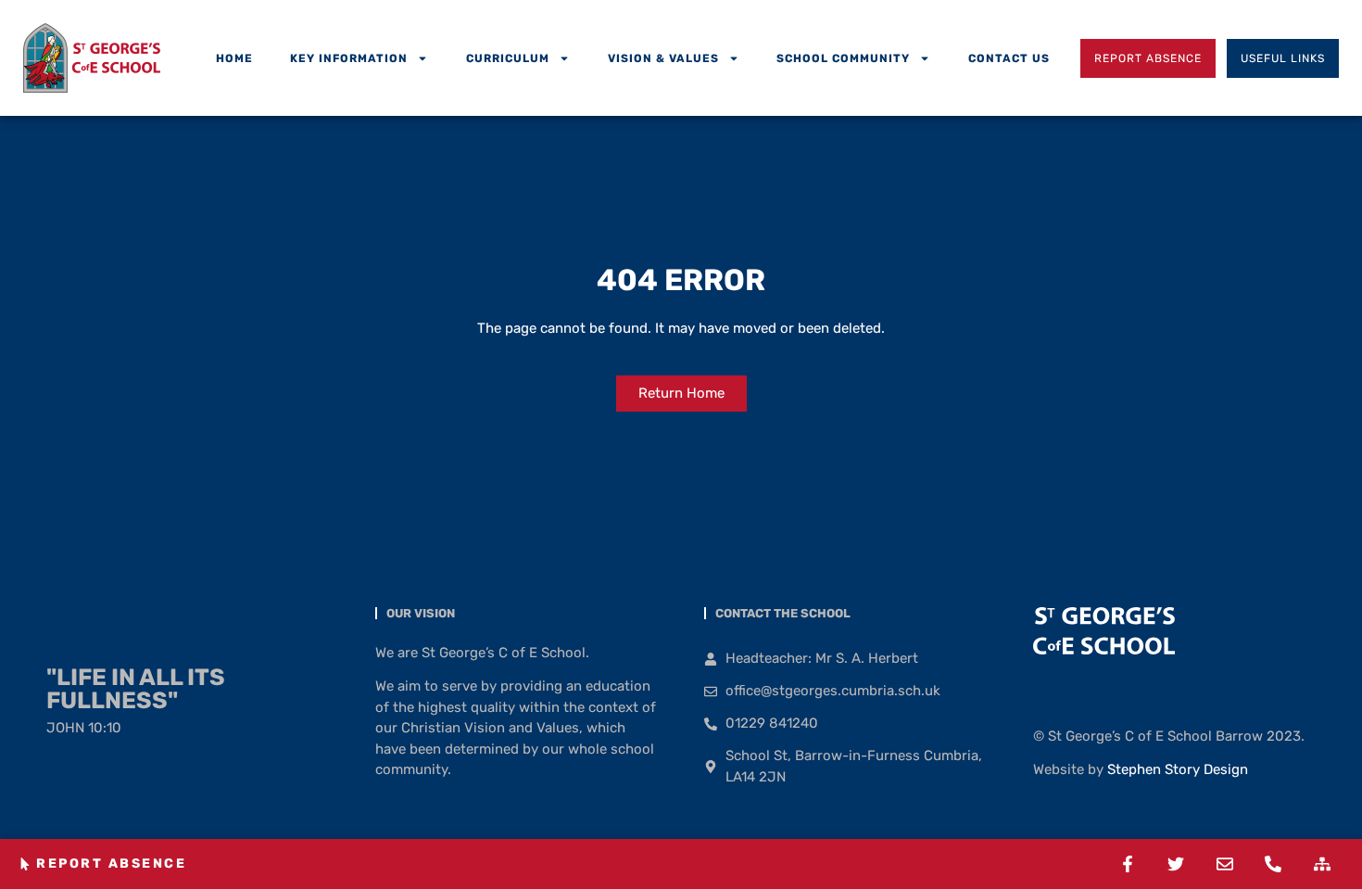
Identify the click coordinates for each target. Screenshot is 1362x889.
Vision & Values (663, 58)
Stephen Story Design (1177, 769)
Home (234, 58)
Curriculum (507, 58)
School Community (843, 58)
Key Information (349, 58)
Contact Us (1009, 58)
